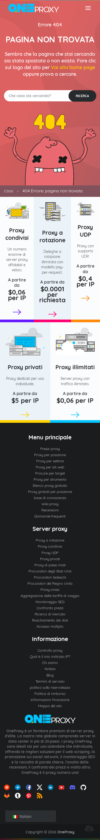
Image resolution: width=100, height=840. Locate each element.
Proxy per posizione (50, 455)
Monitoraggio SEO (50, 602)
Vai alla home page (73, 67)
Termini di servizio (50, 681)
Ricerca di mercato (50, 614)
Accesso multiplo (50, 626)
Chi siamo (50, 662)
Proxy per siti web (50, 467)
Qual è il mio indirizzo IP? (50, 656)
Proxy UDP (85, 230)
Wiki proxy (50, 504)
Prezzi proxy (50, 449)
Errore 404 (50, 25)
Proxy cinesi (50, 589)
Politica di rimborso (50, 693)
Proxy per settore (50, 461)
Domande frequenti (50, 516)
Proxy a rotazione (52, 236)
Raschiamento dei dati (50, 620)
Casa (8, 191)
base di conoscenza (50, 498)
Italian (24, 816)
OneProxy (65, 832)
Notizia (50, 669)
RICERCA (82, 96)
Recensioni (50, 510)
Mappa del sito (50, 706)
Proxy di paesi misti (50, 565)
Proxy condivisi (17, 233)
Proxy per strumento (50, 479)
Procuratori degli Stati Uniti (50, 571)
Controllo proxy (50, 650)
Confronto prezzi (50, 608)
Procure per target (50, 473)
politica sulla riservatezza (50, 687)
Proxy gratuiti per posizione (50, 491)
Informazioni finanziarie (50, 700)
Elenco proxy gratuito (50, 485)
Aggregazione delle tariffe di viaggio (50, 596)
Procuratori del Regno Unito (50, 583)
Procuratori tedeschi (50, 577)
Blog (50, 675)
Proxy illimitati (75, 367)
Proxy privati (25, 367)
